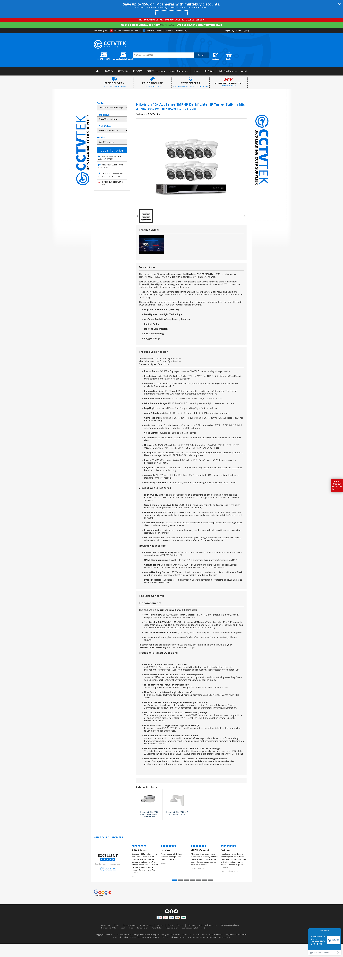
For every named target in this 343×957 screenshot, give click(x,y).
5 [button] (198, 880)
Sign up (246, 30)
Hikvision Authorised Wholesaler (127, 30)
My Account (236, 30)
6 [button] (204, 880)
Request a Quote (101, 30)
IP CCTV (137, 71)
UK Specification (146, 925)
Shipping (160, 925)
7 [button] (210, 880)
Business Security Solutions (192, 928)
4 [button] (192, 880)
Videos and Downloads (208, 925)
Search (201, 55)
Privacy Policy (142, 928)
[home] (97, 71)
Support (180, 925)
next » (245, 216)
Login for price (112, 150)
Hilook (122, 928)
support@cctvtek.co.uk (182, 937)
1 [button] (174, 880)
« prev (137, 216)
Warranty (191, 925)
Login (227, 30)
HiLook (196, 71)
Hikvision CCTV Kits (108, 928)
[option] (145, 861)
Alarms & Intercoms (178, 71)
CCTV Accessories (156, 71)
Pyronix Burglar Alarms (230, 925)
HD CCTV (108, 71)
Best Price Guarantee (155, 30)
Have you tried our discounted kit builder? (337, 485)
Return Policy (157, 928)
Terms (170, 925)
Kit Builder (209, 71)
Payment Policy (172, 928)
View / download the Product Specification (160, 358)
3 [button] (186, 880)
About (244, 71)
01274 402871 (168, 24)
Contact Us (105, 925)
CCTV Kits (123, 71)
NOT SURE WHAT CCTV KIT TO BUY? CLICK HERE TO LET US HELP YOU (171, 19)
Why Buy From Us (227, 71)
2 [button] (180, 880)
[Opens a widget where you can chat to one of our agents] (324, 941)
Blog (131, 928)
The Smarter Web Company (219, 937)
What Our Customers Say (176, 30)
